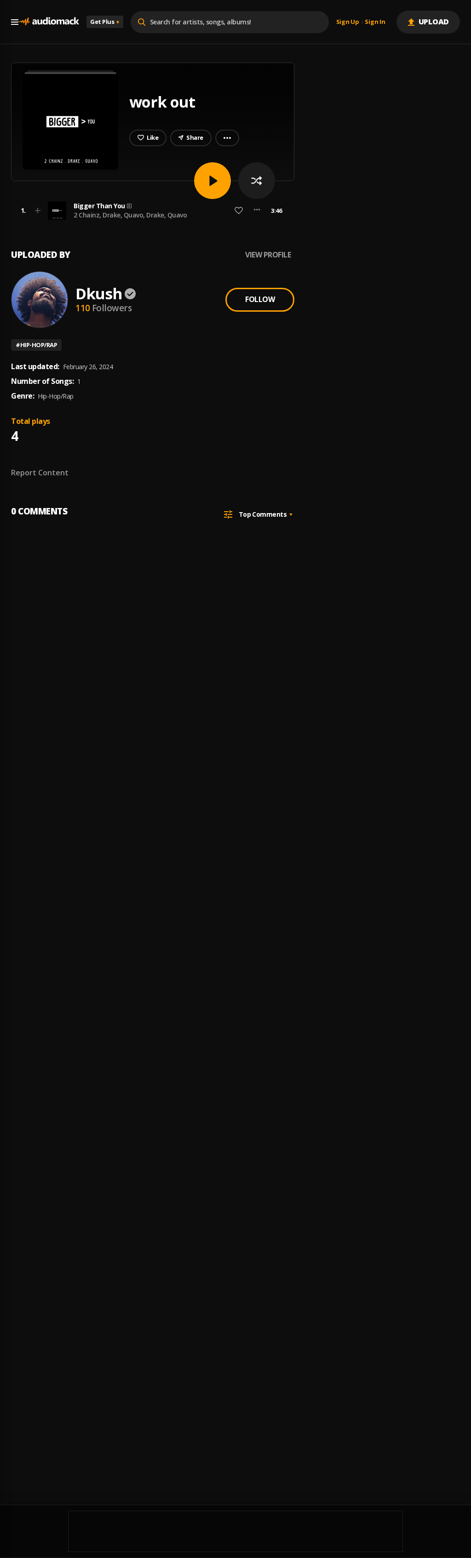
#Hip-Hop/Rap (36, 345)
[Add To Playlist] (37, 210)
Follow (260, 299)
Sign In (375, 22)
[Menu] (14, 22)
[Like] (239, 210)
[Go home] (48, 22)
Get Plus (105, 21)
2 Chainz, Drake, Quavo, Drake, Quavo (130, 215)
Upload (434, 22)
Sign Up (347, 22)
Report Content (40, 473)
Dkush (98, 293)
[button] (150, 210)
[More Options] (257, 210)
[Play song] (212, 180)
